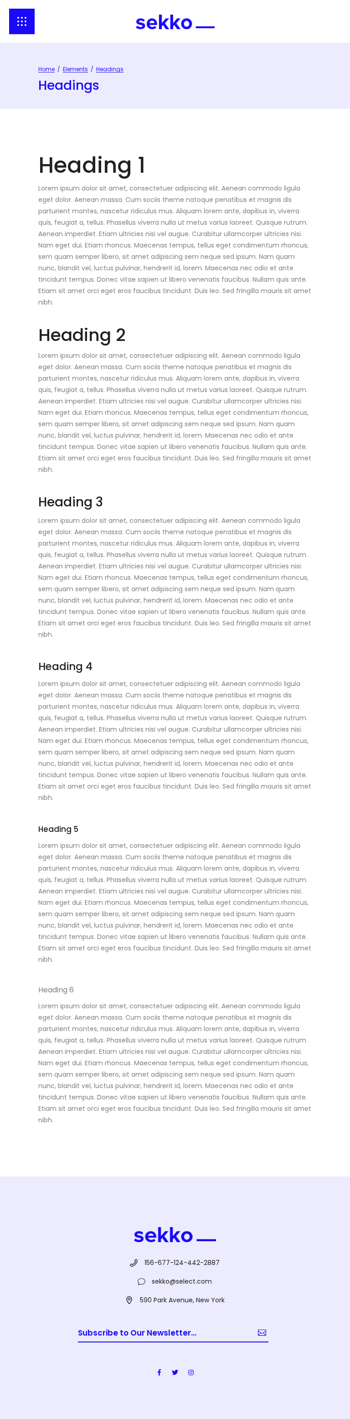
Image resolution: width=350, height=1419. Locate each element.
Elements (75, 69)
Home (46, 69)
